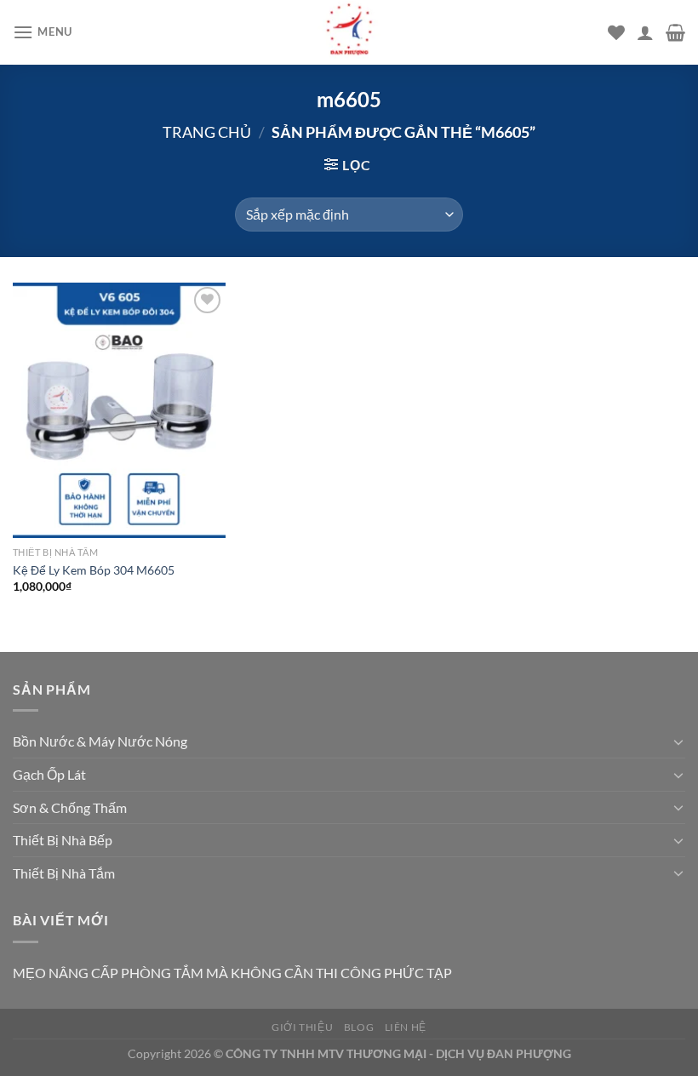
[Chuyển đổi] (678, 741)
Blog (359, 1027)
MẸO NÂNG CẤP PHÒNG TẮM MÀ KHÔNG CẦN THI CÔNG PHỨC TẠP (232, 972)
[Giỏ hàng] (675, 32)
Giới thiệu (302, 1027)
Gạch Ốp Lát (49, 774)
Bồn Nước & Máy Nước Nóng (100, 741)
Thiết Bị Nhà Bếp (62, 840)
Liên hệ (405, 1027)
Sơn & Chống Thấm (70, 807)
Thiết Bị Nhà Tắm (64, 873)
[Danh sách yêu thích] (616, 32)
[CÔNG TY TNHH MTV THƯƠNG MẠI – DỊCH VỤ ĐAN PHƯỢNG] (349, 32)
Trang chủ (207, 132)
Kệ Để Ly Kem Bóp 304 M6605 (93, 570)
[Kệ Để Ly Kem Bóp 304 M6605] (119, 410)
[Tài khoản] (645, 32)
